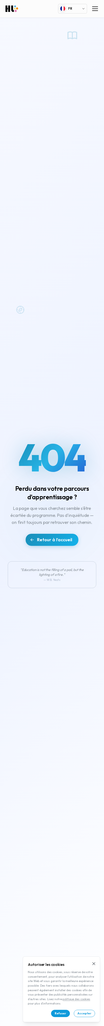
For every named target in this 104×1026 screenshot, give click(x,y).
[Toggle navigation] (95, 9)
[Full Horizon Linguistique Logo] (11, 8)
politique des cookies (76, 999)
